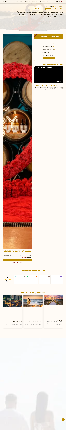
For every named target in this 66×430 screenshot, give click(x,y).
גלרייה (21, 1)
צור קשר (17, 1)
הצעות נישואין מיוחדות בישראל (35, 321)
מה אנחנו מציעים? (42, 1)
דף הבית (62, 6)
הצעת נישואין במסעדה (17, 321)
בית (47, 1)
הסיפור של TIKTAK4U (27, 1)
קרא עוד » (40, 326)
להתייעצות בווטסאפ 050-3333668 (49, 58)
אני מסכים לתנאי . (26, 257)
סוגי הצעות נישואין (34, 1)
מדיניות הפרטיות (24, 257)
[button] (62, 279)
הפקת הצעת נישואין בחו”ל (56, 6)
